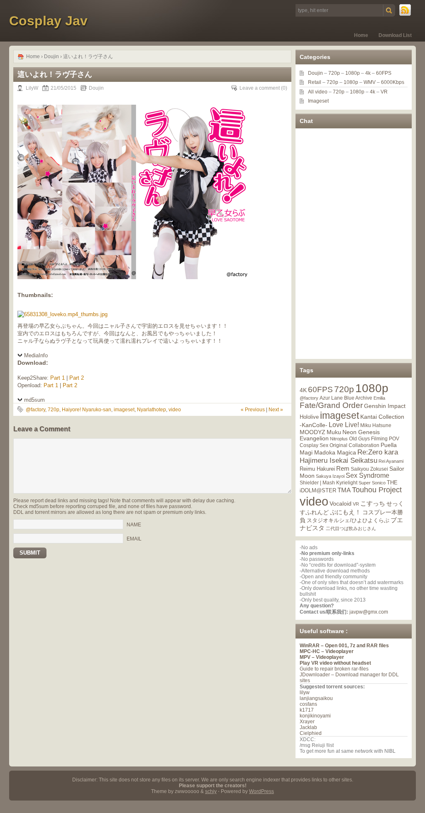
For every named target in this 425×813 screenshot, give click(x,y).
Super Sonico (372, 482)
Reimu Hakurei (317, 469)
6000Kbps (392, 82)
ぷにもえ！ (345, 512)
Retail (314, 82)
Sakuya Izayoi (330, 476)
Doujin (51, 56)
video (175, 410)
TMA (344, 490)
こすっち (372, 503)
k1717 (307, 710)
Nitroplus (339, 438)
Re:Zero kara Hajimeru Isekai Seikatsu (349, 456)
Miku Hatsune (375, 425)
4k (368, 73)
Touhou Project (377, 490)
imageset (124, 410)
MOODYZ (312, 432)
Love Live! (344, 424)
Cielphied (311, 733)
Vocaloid (341, 503)
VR (384, 92)
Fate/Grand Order (331, 405)
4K (303, 390)
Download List (395, 35)
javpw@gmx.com (368, 612)
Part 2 (76, 378)
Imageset (318, 101)
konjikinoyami (315, 716)
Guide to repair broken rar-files (334, 669)
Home (361, 35)
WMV (370, 82)
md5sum (34, 400)
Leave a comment (259, 88)
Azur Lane (331, 398)
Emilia (379, 397)
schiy (211, 791)
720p (53, 410)
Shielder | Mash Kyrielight (328, 483)
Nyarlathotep (151, 410)
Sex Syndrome (367, 475)
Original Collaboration (354, 445)
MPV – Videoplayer (322, 657)
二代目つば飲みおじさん (351, 528)
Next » (276, 410)
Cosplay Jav (48, 20)
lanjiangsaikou (316, 698)
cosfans (308, 704)
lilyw (305, 692)
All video (317, 92)
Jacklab (308, 727)
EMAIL (134, 539)
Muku (334, 432)
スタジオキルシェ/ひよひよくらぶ (348, 520)
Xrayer (307, 722)
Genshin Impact (384, 406)
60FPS (383, 73)
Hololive (309, 417)
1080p (352, 73)
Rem (342, 468)
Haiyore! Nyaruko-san (86, 410)
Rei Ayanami (391, 461)
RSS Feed (405, 10)
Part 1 (57, 378)
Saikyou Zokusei (369, 469)
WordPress (261, 791)
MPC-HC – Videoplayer (327, 651)
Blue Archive (358, 397)
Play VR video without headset (335, 663)
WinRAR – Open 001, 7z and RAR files (344, 645)
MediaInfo (36, 355)
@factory (35, 410)
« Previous (253, 410)
